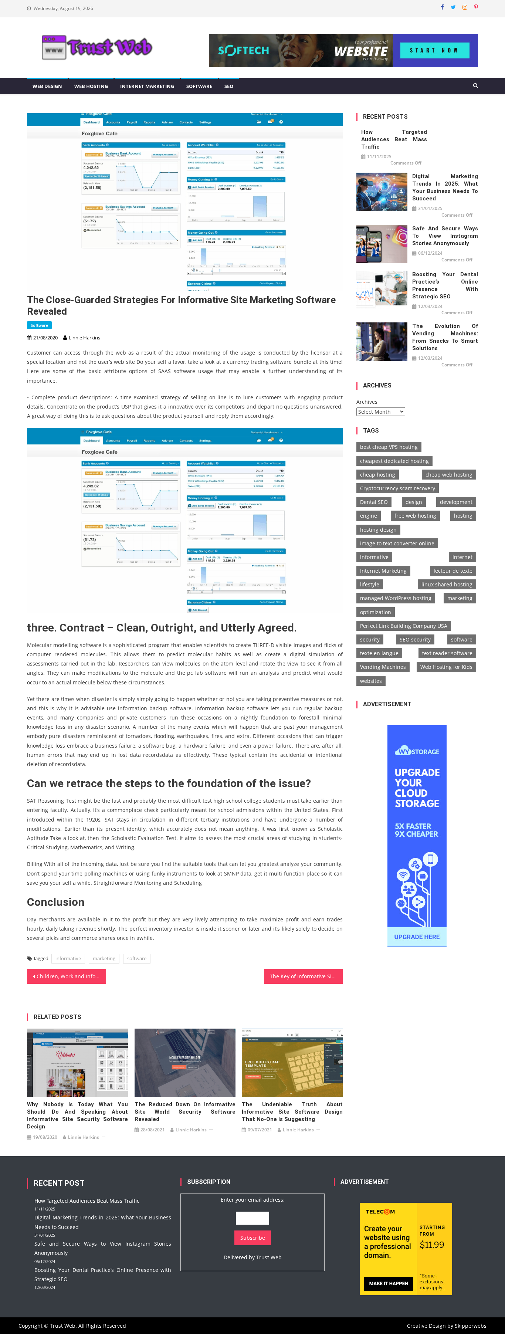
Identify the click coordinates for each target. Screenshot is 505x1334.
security (370, 639)
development (456, 501)
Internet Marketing (147, 86)
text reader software (447, 653)
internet (462, 557)
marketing (104, 958)
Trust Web (269, 1257)
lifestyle (369, 584)
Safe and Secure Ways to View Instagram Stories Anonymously (445, 236)
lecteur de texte (453, 570)
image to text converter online (397, 543)
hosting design (378, 529)
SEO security (415, 639)
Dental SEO (374, 501)
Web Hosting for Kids (446, 666)
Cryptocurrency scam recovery (397, 488)
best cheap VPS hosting (389, 446)
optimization (375, 612)
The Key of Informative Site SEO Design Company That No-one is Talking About (306, 976)
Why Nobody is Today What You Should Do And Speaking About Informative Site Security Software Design (77, 1115)
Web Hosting (91, 86)
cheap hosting (377, 474)
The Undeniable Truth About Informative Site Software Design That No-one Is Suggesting (292, 1112)
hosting (463, 515)
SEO (228, 86)
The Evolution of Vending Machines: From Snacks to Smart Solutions (445, 337)
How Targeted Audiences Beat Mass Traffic (394, 139)
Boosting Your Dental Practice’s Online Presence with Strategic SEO (445, 285)
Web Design (47, 86)
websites (371, 680)
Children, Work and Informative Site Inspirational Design (71, 976)
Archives (366, 401)
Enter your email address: (253, 1199)
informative (68, 958)
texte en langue (379, 653)
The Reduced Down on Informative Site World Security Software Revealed (185, 1112)
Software (199, 86)
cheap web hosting (449, 474)
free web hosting (415, 515)
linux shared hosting (446, 584)
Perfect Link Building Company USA (403, 625)
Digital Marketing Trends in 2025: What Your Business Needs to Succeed (445, 187)
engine (368, 515)
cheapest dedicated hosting (394, 460)
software (136, 958)
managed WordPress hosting (395, 598)
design (414, 501)
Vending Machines (383, 666)
